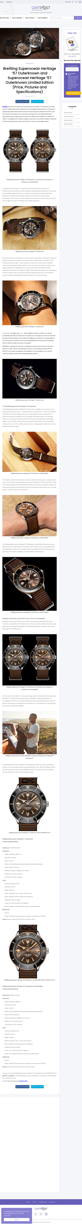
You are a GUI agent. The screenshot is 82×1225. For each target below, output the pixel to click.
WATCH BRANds (42, 18)
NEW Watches (4, 18)
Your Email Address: (72, 66)
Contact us (9, 2)
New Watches (68, 112)
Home (1, 2)
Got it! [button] (16, 1219)
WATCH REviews (17, 18)
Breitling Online (24, 1081)
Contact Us (52, 1202)
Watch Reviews (68, 116)
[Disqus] (29, 1122)
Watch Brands (68, 124)
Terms (34, 1202)
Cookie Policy (42, 1202)
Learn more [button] (7, 1215)
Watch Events (30, 18)
